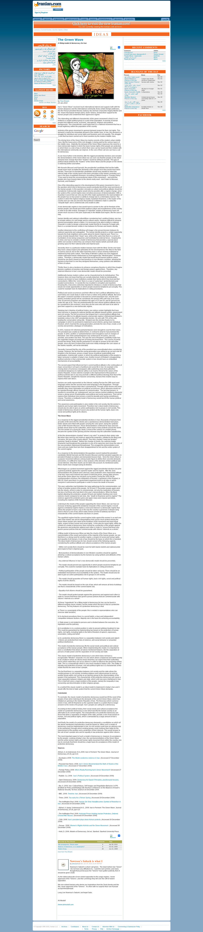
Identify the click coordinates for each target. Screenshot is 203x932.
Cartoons (37, 30)
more (54, 85)
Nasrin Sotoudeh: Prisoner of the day (131, 89)
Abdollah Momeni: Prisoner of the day (131, 97)
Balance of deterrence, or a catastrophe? (71, 846)
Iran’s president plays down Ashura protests (84, 820)
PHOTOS (58, 19)
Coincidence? (128, 52)
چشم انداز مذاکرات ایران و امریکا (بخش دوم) (46, 61)
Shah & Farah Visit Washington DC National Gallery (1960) (44, 80)
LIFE (84, 19)
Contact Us (95, 926)
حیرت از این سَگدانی (130, 57)
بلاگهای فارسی (52, 119)
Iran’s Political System (81, 776)
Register (44, 13)
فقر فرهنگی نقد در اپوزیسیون (45, 49)
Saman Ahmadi (158, 54)
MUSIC (47, 19)
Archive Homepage (112, 929)
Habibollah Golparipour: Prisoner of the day (132, 107)
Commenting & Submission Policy (129, 926)
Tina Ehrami (64, 101)
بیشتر (54, 64)
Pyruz (36, 97)
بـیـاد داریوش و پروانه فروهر (42, 78)
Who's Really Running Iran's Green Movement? (92, 770)
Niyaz (36, 93)
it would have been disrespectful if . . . (136, 54)
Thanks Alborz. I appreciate (133, 56)
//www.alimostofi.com (65, 905)
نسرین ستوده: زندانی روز (132, 77)
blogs (44, 113)
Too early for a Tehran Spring (80, 798)
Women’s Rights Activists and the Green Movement (89, 826)
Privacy (94, 929)
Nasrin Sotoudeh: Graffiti (132, 92)
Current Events (46, 30)
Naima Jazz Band (39, 95)
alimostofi (75, 863)
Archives (64, 926)
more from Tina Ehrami (65, 852)
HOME (37, 19)
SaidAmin (157, 56)
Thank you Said (129, 59)
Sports (60, 30)
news (52, 113)
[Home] (47, 7)
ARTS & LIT (72, 19)
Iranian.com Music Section (47, 102)
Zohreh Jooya (38, 100)
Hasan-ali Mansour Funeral (42, 83)
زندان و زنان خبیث (49, 51)
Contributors (75, 926)
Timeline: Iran (73, 794)
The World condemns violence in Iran (86, 758)
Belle (35, 99)
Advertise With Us (108, 926)
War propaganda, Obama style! (68, 844)
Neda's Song (62, 849)
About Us (85, 926)
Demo (155, 52)
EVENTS (129, 19)
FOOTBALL (105, 19)
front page (37, 117)
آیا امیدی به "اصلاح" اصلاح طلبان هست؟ (46, 57)
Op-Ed (55, 30)
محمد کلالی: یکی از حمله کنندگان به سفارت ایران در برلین (132, 103)
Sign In (37, 13)
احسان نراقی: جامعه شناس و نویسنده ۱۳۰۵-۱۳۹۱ (132, 86)
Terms (86, 929)
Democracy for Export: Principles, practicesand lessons (97, 780)
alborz (156, 59)
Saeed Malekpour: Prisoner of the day (131, 79)
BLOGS (118, 19)
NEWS (93, 19)
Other (66, 30)
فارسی (165, 19)
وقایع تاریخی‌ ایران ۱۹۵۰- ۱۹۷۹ (43, 76)
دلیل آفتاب (51, 54)
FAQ (101, 929)
